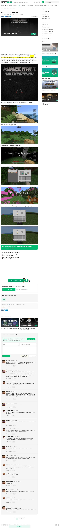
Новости (6, 5)
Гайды (27, 5)
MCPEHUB (2, 8)
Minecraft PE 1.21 (45, 16)
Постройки (36, 5)
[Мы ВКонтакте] (37, 2)
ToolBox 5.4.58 (45, 24)
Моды (20, 5)
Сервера (23, 5)
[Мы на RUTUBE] (39, 2)
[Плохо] (2, 307)
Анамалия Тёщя (9, 410)
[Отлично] (5, 307)
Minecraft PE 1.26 (45, 11)
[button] (8, 289)
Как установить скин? (46, 35)
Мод (18, 56)
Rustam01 (8, 304)
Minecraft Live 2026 (46, 18)
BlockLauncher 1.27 (46, 27)
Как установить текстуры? (47, 31)
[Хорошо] (4, 307)
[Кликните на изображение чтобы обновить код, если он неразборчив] (24, 356)
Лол (7, 381)
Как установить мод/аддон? (47, 29)
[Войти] (43, 2)
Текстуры (31, 5)
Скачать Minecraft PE (13, 5)
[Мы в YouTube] (34, 2)
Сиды (52, 5)
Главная (2, 5)
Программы (56, 5)
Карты (45, 5)
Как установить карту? (46, 33)
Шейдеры (41, 5)
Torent (7, 497)
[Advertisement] (19, 44)
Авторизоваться (31, 339)
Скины (49, 5)
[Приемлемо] (3, 307)
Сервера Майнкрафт (46, 38)
